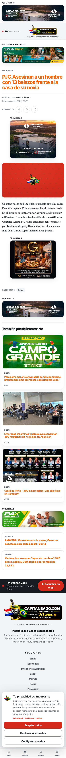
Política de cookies (33, 718)
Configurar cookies (33, 741)
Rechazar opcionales (33, 733)
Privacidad (18, 718)
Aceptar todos (33, 725)
